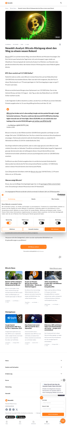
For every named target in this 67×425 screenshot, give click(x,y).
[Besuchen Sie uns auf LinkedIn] (10, 409)
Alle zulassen (55, 229)
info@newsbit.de (9, 406)
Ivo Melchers (8, 44)
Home (6, 8)
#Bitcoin (9, 113)
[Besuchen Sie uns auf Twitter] (17, 409)
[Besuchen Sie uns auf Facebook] (6, 409)
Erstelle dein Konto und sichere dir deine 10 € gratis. (21, 232)
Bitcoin (57, 37)
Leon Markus (7, 342)
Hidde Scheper (47, 304)
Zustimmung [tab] (11, 199)
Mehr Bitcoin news (56, 268)
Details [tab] (33, 199)
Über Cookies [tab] (55, 199)
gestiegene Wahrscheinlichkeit (50, 184)
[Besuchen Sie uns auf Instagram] (13, 409)
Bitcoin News (13, 8)
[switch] (25, 223)
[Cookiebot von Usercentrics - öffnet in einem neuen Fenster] (58, 195)
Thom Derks (27, 302)
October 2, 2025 (11, 127)
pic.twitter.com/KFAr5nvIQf (41, 121)
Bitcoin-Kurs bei (36, 171)
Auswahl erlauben (34, 229)
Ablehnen (12, 229)
